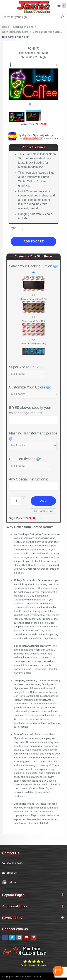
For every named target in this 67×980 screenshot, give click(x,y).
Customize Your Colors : (30, 387)
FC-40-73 (34, 48)
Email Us (12, 872)
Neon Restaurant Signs (15, 31)
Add (43, 500)
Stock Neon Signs (23, 26)
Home (5, 26)
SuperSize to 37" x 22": (27, 367)
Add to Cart (34, 241)
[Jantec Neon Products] (33, 6)
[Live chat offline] (58, 971)
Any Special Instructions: (28, 479)
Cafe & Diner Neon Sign (46, 31)
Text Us (11, 882)
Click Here (28, 565)
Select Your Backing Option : (33, 266)
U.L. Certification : (25, 459)
